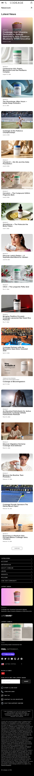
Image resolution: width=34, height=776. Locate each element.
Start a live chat (10, 687)
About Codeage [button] (7, 568)
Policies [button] (4, 577)
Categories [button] (5, 558)
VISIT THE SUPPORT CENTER (13, 703)
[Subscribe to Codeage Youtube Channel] (3, 674)
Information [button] (6, 564)
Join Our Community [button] (9, 580)
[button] (6, 2)
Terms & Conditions (6, 765)
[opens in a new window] (31, 8)
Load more (17, 548)
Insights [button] (4, 574)
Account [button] (4, 561)
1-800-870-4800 (9, 691)
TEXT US (7, 695)
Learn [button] (3, 571)
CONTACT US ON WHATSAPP (13, 699)
